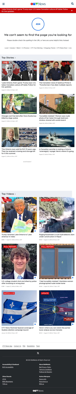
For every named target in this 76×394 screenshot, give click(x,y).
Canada (12, 48)
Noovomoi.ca (43, 381)
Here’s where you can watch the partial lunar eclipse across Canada (54, 329)
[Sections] (4, 4)
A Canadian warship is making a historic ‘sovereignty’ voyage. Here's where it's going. (56, 150)
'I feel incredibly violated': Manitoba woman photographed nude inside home (56, 282)
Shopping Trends (49, 48)
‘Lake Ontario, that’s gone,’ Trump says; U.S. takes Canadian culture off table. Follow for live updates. (19, 85)
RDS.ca (41, 384)
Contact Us (17, 346)
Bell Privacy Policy (45, 367)
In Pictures (25, 48)
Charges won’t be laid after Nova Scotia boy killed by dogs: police (19, 117)
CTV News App (7, 346)
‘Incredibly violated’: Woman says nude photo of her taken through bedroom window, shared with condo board (54, 118)
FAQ (24, 346)
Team (38, 346)
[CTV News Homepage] (38, 4)
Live (70, 48)
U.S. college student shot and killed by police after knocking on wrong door (19, 282)
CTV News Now (62, 48)
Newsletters (31, 346)
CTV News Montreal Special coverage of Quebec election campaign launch (17, 329)
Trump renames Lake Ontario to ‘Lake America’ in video (17, 236)
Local (6, 48)
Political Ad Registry (45, 372)
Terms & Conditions (45, 369)
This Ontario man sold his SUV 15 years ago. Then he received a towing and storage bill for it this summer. (19, 151)
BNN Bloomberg (7, 381)
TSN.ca (4, 384)
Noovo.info (42, 379)
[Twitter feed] (38, 353)
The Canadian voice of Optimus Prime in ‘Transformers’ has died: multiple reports (55, 84)
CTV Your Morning (36, 48)
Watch (19, 48)
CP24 (4, 379)
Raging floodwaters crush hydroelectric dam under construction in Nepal (56, 236)
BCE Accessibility (7, 367)
